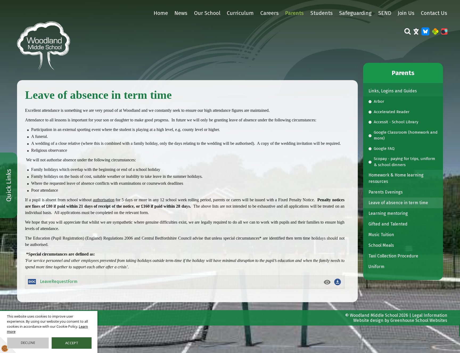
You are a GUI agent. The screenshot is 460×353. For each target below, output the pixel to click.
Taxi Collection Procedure (393, 255)
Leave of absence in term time (398, 202)
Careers (269, 13)
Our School (207, 13)
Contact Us (434, 13)
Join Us (406, 13)
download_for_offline (338, 282)
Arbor (379, 101)
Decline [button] (28, 342)
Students (321, 13)
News (180, 13)
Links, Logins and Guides (392, 90)
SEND (384, 13)
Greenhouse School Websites (418, 320)
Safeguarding (355, 13)
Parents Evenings (385, 192)
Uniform (376, 266)
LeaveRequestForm (58, 281)
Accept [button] (71, 342)
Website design (368, 320)
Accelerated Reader (391, 111)
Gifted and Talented (388, 224)
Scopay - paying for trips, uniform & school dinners (404, 161)
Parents (294, 13)
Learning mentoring (388, 213)
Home (161, 13)
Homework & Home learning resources (396, 178)
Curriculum (240, 13)
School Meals (381, 245)
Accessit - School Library (396, 122)
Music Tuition (381, 234)
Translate (416, 35)
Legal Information (429, 315)
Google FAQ (384, 148)
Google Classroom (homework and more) (406, 135)
